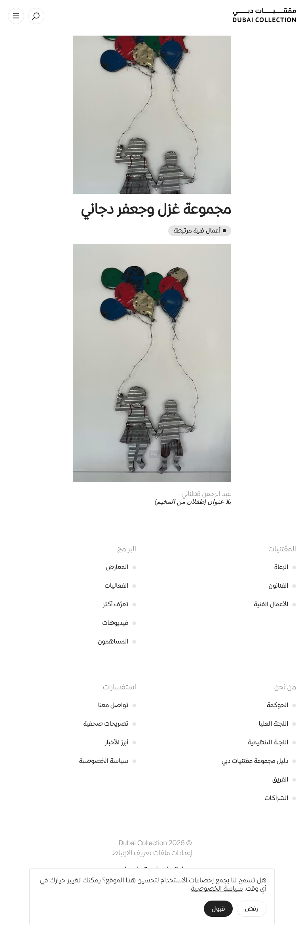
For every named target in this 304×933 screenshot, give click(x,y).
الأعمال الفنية (275, 604)
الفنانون (282, 585)
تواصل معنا (117, 705)
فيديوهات (119, 623)
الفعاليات (120, 585)
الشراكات (280, 798)
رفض (251, 909)
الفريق (284, 779)
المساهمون (117, 641)
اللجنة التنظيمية (271, 742)
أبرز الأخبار (120, 742)
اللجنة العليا (277, 723)
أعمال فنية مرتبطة (196, 230)
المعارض (121, 567)
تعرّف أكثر (119, 604)
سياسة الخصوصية (107, 761)
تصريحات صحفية (109, 723)
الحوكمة (281, 705)
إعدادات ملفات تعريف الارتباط (152, 853)
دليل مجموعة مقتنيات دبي (259, 761)
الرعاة (285, 567)
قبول (218, 909)
